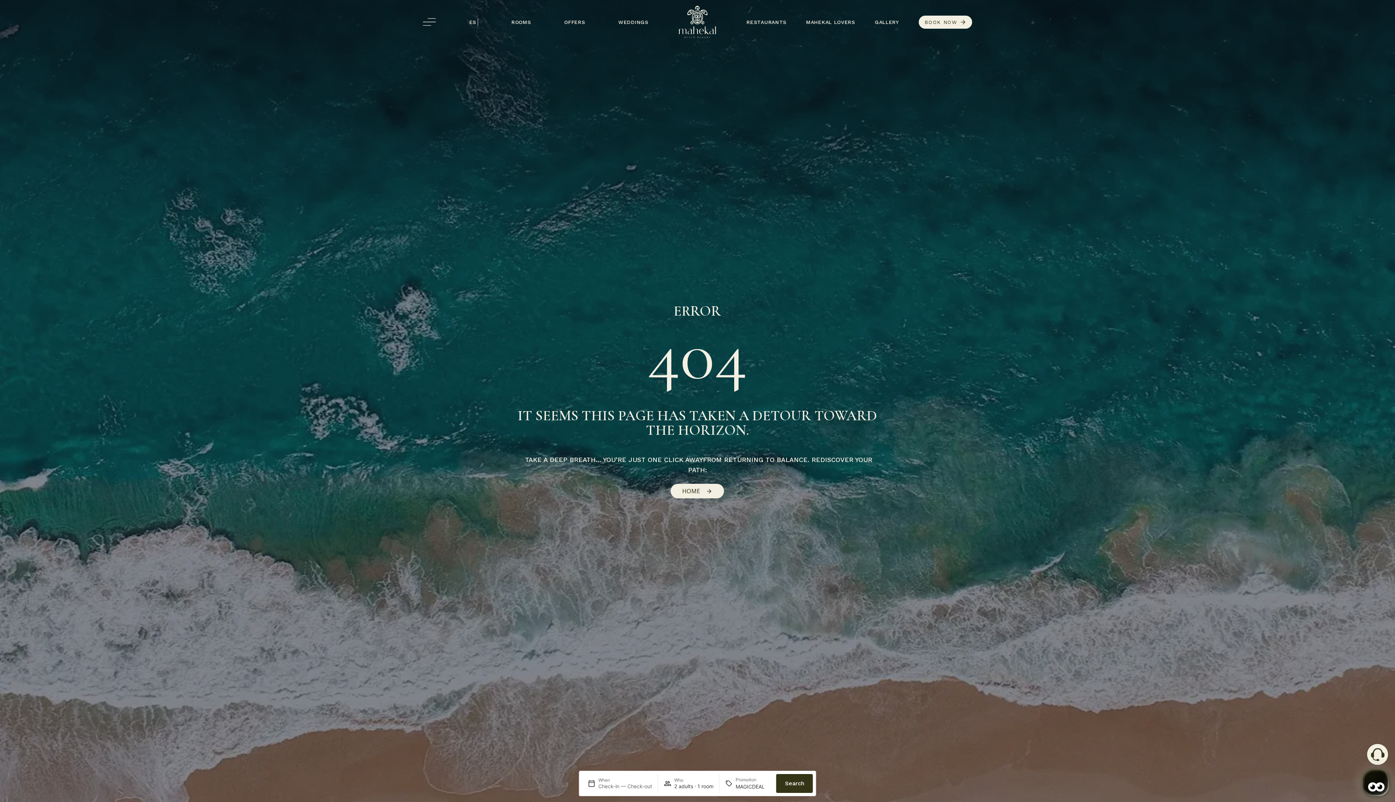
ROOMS (521, 22)
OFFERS (574, 22)
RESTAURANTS (767, 22)
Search (794, 783)
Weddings (633, 22)
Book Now (941, 22)
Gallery (887, 22)
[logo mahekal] (697, 22)
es (472, 22)
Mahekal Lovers (830, 22)
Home (691, 491)
